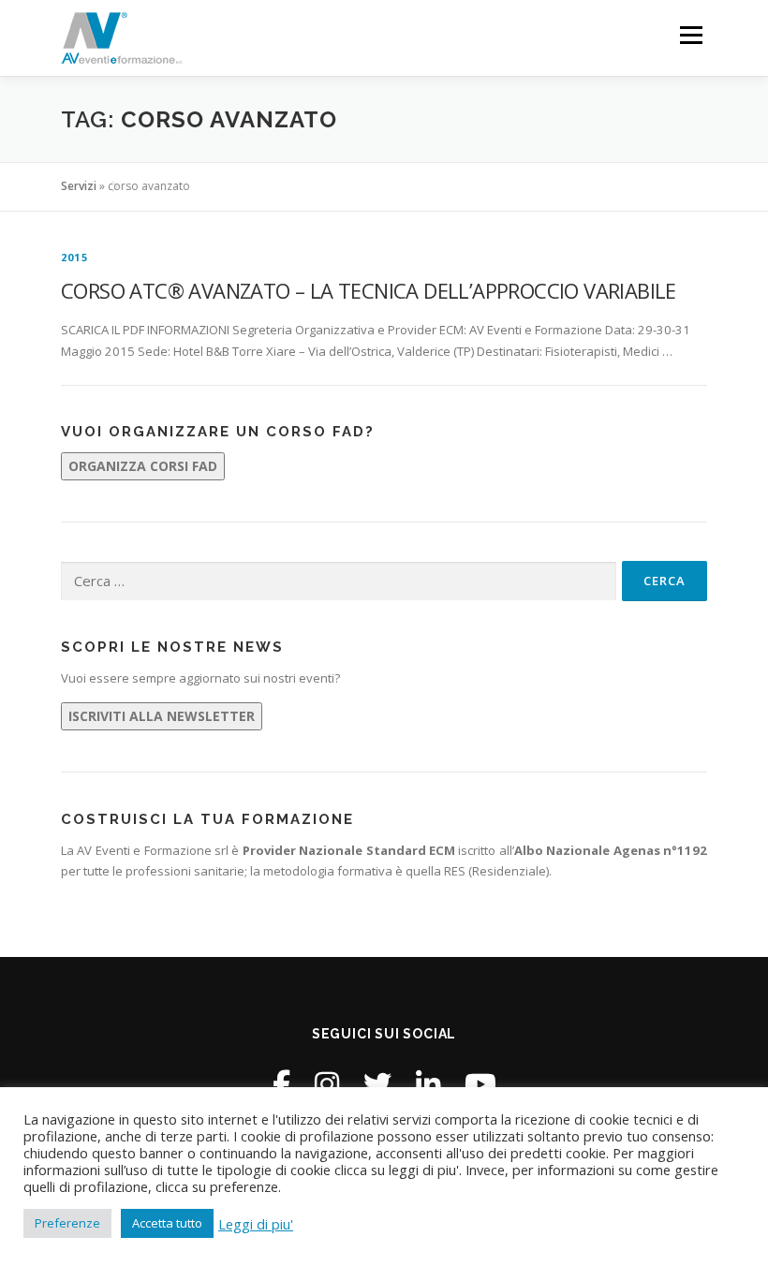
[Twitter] (377, 1084)
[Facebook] (281, 1084)
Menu (690, 34)
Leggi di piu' (255, 1223)
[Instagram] (327, 1084)
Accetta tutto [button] (167, 1222)
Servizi (78, 186)
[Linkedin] (428, 1084)
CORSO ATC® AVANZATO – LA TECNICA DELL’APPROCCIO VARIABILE (368, 290)
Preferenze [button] (67, 1222)
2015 (74, 257)
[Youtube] (480, 1084)
